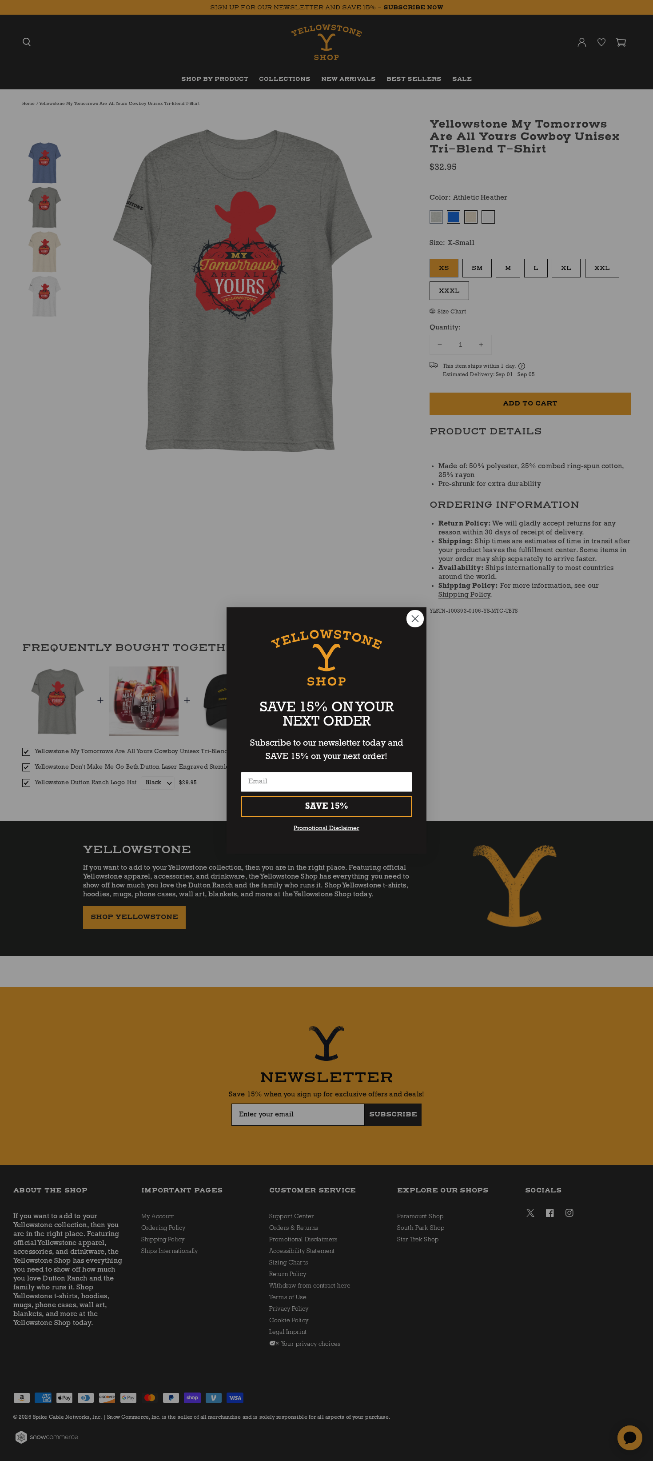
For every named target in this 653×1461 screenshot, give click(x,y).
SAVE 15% (326, 806)
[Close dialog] (415, 618)
